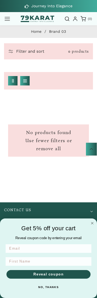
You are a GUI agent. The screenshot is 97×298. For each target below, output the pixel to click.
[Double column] (13, 80)
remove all (48, 149)
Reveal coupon (48, 274)
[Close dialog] (92, 223)
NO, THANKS (48, 287)
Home (36, 31)
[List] (25, 80)
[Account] (75, 18)
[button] (7, 19)
